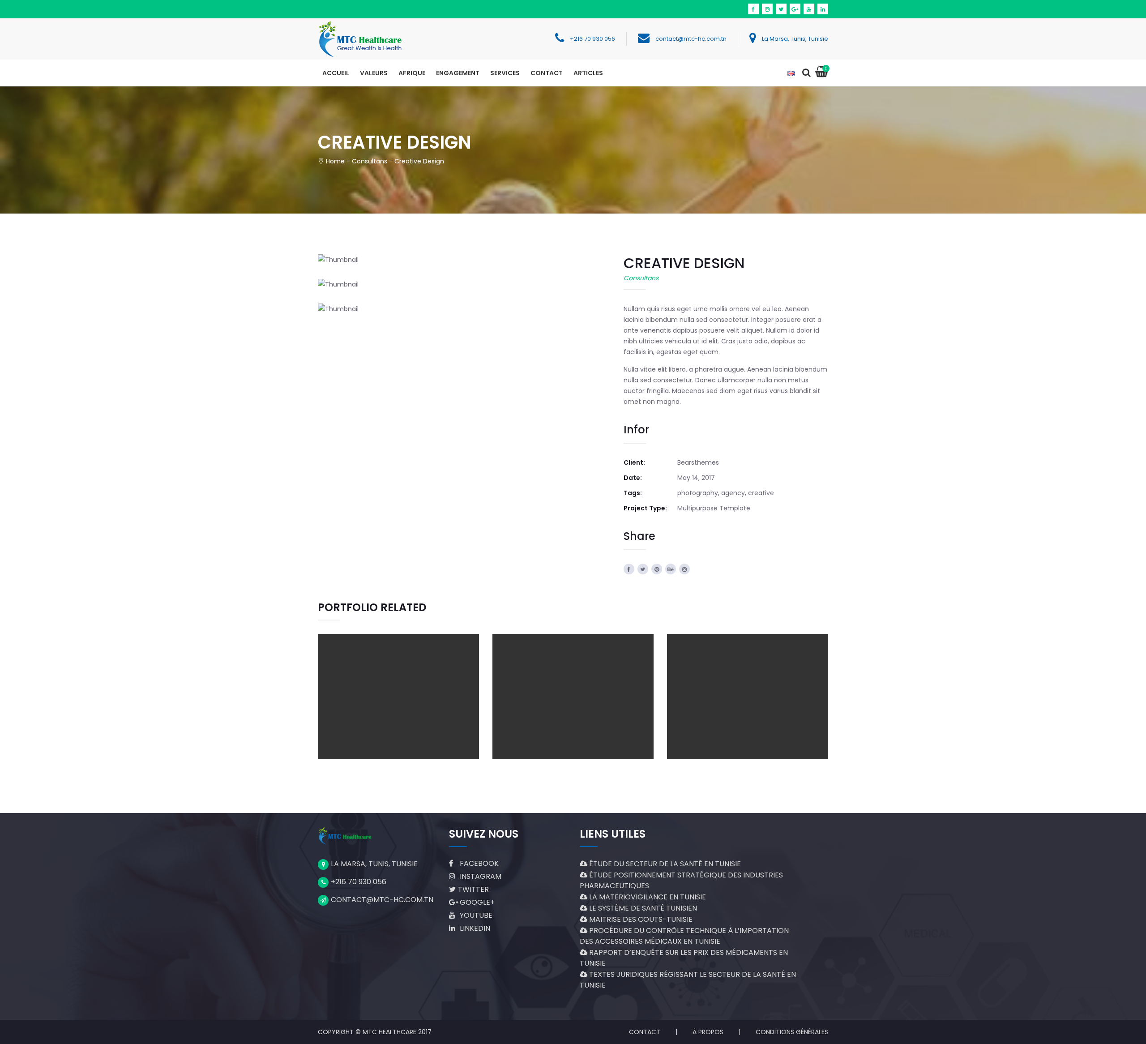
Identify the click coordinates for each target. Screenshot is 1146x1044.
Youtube (475, 915)
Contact (644, 1031)
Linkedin (474, 928)
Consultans (369, 161)
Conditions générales (792, 1031)
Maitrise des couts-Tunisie (640, 919)
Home (335, 161)
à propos (708, 1031)
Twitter (473, 889)
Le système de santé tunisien (642, 908)
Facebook (478, 863)
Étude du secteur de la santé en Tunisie (664, 864)
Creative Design (398, 677)
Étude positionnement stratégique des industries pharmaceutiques (681, 880)
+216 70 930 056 (592, 38)
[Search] (806, 73)
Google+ (476, 902)
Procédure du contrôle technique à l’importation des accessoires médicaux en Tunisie (684, 935)
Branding (728, 715)
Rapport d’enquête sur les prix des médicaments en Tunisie (684, 957)
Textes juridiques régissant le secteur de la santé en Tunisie (688, 979)
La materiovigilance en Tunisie (646, 897)
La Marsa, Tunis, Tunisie (795, 38)
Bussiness (379, 715)
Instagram (479, 876)
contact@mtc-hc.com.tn (691, 38)
